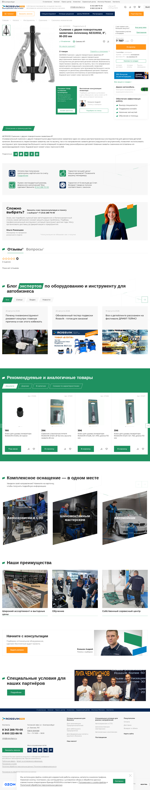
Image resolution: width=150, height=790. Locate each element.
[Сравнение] (130, 7)
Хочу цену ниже (140, 27)
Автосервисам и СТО (104, 724)
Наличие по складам (131, 61)
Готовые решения (66, 14)
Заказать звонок (12, 750)
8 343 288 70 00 (96, 6)
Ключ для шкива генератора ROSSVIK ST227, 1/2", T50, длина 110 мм (129, 436)
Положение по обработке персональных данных (19, 772)
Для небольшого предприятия (73, 730)
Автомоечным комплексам (106, 732)
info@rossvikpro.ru (9, 738)
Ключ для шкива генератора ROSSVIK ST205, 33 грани (18, 435)
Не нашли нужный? (67, 46)
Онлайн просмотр (66, 110)
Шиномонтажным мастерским (102, 728)
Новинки (109, 14)
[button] (145, 300)
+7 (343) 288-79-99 (46, 213)
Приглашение (141, 32)
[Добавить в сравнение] (108, 41)
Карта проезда (33, 730)
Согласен (119, 781)
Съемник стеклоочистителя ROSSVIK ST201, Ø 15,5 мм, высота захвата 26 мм (56, 436)
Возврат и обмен (131, 728)
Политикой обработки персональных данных (41, 785)
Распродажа (98, 14)
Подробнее (23, 175)
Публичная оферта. (9, 761)
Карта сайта (129, 734)
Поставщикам (101, 737)
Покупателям (129, 718)
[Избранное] (134, 7)
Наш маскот (72, 741)
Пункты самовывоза (141, 66)
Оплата (127, 722)
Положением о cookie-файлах (92, 782)
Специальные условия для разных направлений (106, 719)
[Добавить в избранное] (104, 41)
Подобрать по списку (93, 110)
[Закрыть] (130, 775)
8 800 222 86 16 (96, 8)
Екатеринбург (9, 2)
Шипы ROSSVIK (83, 14)
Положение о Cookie (9, 764)
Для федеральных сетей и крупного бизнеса (77, 735)
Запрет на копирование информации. (30, 761)
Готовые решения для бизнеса (76, 719)
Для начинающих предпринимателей (75, 724)
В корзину (131, 47)
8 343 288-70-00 (12, 729)
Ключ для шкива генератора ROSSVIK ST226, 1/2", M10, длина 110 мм (93, 436)
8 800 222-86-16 (12, 733)
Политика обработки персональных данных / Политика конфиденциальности (29, 766)
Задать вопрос (17, 650)
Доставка (127, 725)
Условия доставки (119, 66)
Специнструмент (49, 14)
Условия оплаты (130, 66)
